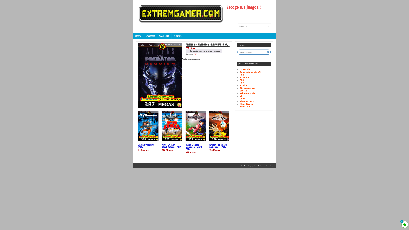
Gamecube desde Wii (250, 72)
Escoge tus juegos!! (243, 7)
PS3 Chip (244, 77)
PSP (195, 54)
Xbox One (245, 106)
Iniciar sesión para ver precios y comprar (204, 51)
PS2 (242, 74)
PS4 (242, 80)
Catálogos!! (150, 36)
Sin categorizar (247, 88)
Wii (241, 96)
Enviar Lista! (164, 36)
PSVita (243, 85)
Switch (243, 90)
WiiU (242, 98)
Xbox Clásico (246, 104)
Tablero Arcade (247, 93)
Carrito (138, 36)
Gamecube (245, 69)
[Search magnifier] (268, 52)
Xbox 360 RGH (247, 101)
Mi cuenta (177, 36)
